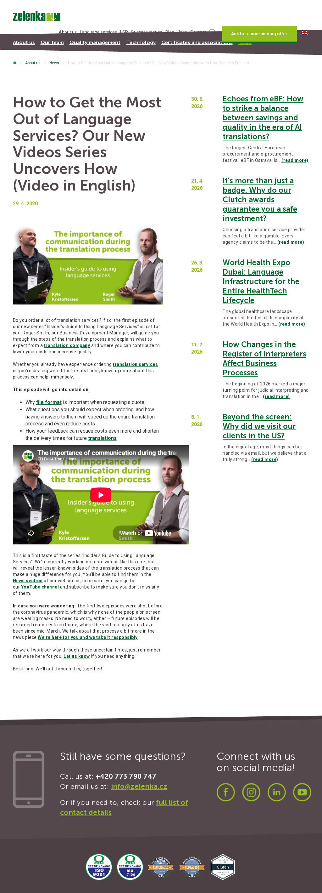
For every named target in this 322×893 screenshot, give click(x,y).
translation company (67, 345)
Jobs (182, 32)
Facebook (226, 792)
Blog (169, 32)
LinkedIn (277, 792)
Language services (98, 32)
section (28, 580)
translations (102, 438)
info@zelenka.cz (139, 786)
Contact (198, 32)
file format (49, 402)
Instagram (251, 792)
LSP (124, 32)
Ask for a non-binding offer (259, 33)
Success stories (146, 32)
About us (68, 32)
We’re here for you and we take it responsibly (88, 637)
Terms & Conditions (102, 71)
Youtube (302, 792)
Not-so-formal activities (42, 71)
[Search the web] (213, 34)
